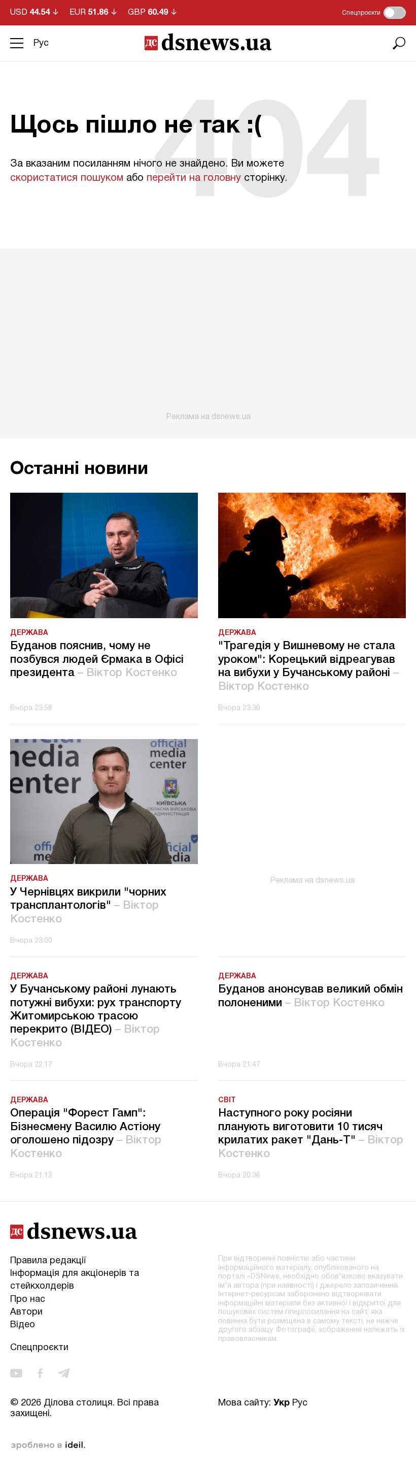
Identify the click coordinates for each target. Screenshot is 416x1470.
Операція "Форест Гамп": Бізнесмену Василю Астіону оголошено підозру (85, 1133)
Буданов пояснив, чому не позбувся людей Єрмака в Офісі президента (97, 659)
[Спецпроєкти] (395, 13)
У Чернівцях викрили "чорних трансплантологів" (88, 905)
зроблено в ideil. (48, 1446)
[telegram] (63, 1373)
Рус (41, 43)
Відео (22, 1325)
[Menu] (16, 43)
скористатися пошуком (66, 178)
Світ (227, 1100)
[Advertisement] (208, 335)
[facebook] (40, 1373)
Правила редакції (48, 1261)
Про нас (27, 1299)
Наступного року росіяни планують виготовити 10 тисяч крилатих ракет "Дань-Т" (310, 1133)
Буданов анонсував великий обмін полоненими (310, 996)
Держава (29, 633)
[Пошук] (399, 43)
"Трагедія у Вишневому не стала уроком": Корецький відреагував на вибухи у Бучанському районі (308, 666)
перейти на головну (194, 178)
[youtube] (16, 1373)
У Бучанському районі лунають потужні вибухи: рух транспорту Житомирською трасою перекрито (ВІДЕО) (95, 1016)
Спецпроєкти (39, 1348)
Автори (26, 1312)
